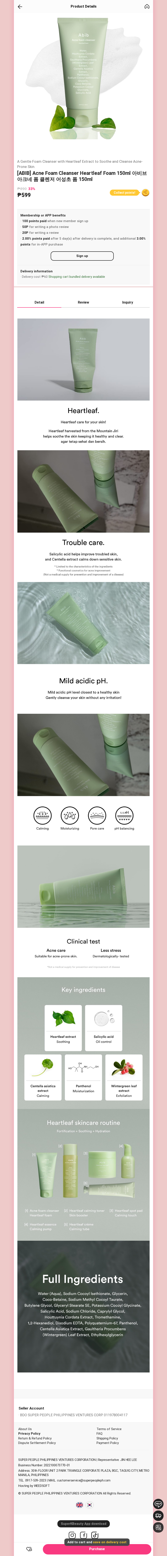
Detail (39, 302)
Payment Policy (108, 1443)
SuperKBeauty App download (83, 1524)
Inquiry (127, 302)
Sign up (82, 256)
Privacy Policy (29, 1434)
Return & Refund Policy (35, 1438)
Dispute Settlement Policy (37, 1443)
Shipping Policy (107, 1438)
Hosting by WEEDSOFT (34, 1486)
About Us (25, 1429)
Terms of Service (109, 1429)
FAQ (99, 1434)
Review (83, 302)
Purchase (97, 1547)
